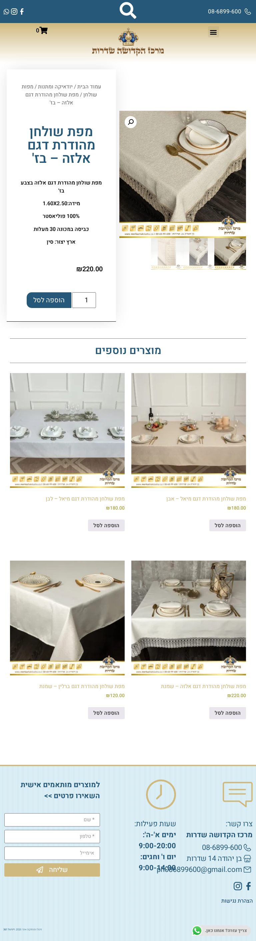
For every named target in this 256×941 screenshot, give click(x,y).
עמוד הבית (89, 87)
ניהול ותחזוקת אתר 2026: (22, 929)
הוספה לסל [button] (228, 526)
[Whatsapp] (6, 11)
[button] (213, 31)
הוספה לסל (49, 300)
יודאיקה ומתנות (55, 87)
